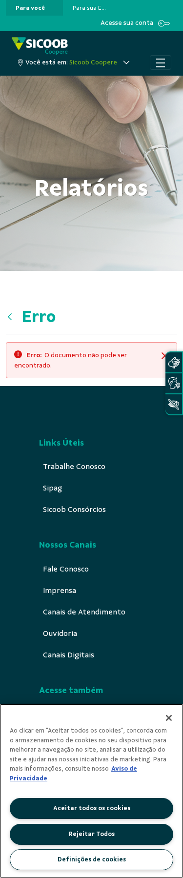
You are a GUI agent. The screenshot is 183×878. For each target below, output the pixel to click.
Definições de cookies (92, 859)
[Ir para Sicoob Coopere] (40, 46)
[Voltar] (12, 317)
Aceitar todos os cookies (91, 808)
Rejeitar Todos (92, 834)
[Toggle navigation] (160, 62)
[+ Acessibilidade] (173, 404)
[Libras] (173, 362)
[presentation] (34, 8)
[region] (91, 791)
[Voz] (173, 383)
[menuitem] (30, 8)
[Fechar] (169, 718)
